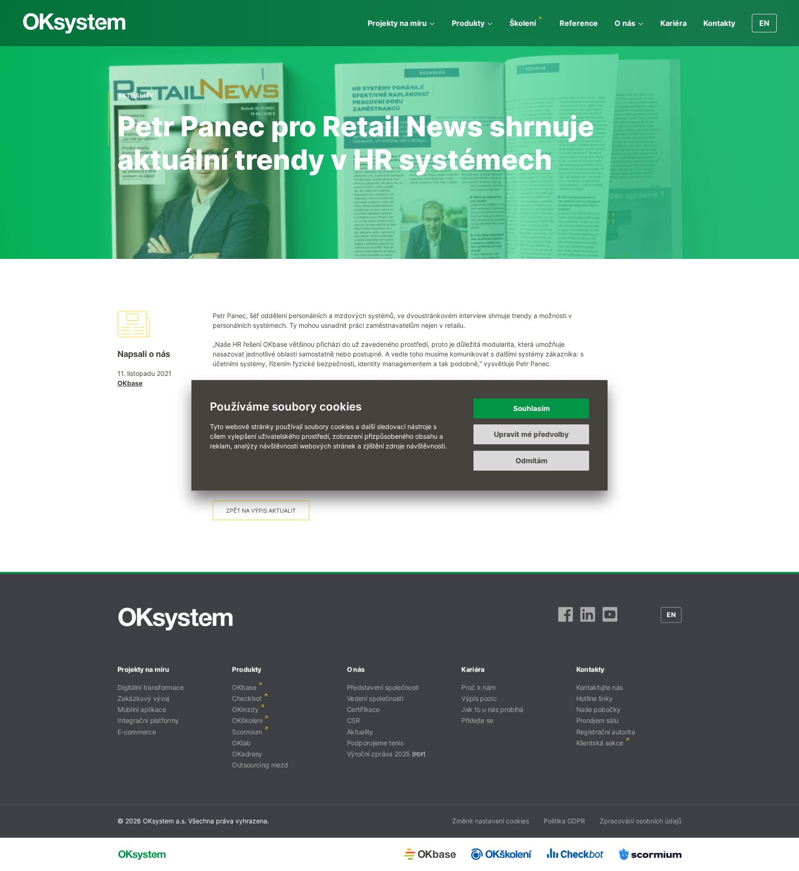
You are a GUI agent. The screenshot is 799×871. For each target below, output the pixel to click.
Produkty (468, 23)
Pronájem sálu (597, 720)
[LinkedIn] (587, 619)
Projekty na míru (397, 23)
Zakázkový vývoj (143, 698)
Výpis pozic (479, 698)
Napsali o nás (143, 354)
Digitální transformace (150, 687)
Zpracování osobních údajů (641, 821)
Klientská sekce (599, 743)
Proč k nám (478, 687)
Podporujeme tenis (375, 743)
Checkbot (247, 698)
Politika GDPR (564, 821)
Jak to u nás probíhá (492, 709)
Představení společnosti (383, 687)
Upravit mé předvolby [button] (531, 434)
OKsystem (74, 23)
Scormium (247, 732)
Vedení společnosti (375, 698)
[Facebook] (565, 619)
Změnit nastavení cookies (490, 821)
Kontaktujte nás (599, 687)
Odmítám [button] (531, 460)
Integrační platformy (148, 720)
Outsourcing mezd (260, 765)
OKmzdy (245, 709)
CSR (353, 720)
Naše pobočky (598, 709)
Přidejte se (477, 720)
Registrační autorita (605, 732)
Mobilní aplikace (141, 709)
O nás (625, 23)
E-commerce (136, 732)
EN (764, 23)
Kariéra (673, 23)
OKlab (241, 743)
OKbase (129, 383)
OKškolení (247, 720)
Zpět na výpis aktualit (261, 510)
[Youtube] (609, 619)
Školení (523, 23)
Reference (578, 23)
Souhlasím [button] (531, 408)
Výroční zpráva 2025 (378, 754)
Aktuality (360, 732)
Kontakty (719, 23)
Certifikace (363, 709)
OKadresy (247, 754)
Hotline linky (594, 698)
